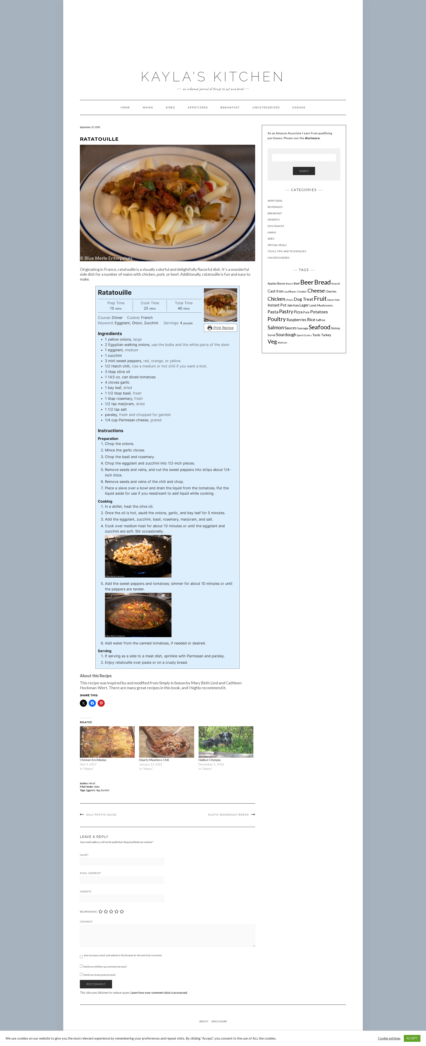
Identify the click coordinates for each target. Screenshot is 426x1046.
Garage (299, 107)
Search (304, 171)
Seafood (319, 327)
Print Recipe (223, 328)
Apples (272, 283)
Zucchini (105, 790)
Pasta (273, 311)
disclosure (312, 138)
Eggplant (90, 790)
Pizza (298, 312)
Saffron (320, 320)
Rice (311, 319)
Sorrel (271, 335)
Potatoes (319, 311)
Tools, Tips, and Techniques (287, 251)
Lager (304, 305)
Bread (322, 282)
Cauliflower (290, 291)
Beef (297, 283)
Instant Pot (277, 305)
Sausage (302, 328)
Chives (289, 299)
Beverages (275, 207)
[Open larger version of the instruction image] (138, 556)
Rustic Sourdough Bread (228, 814)
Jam (290, 305)
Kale (296, 305)
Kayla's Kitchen (213, 76)
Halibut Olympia (210, 760)
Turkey (326, 335)
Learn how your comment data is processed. (159, 992)
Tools (316, 335)
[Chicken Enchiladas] (107, 741)
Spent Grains (304, 335)
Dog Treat (303, 299)
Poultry (277, 319)
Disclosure (219, 1021)
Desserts (274, 219)
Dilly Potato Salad (101, 814)
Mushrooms (325, 305)
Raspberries (296, 320)
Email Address (90, 873)
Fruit (320, 298)
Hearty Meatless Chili (154, 760)
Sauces (290, 328)
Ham (337, 299)
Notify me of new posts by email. (99, 974)
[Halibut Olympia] (226, 741)
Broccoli (335, 283)
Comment (86, 921)
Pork (306, 312)
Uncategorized (266, 107)
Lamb (313, 305)
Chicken (276, 299)
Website (85, 891)
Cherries (330, 291)
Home (125, 107)
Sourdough (286, 334)
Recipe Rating (88, 911)
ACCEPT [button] (412, 1038)
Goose (330, 299)
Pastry (286, 311)
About (204, 1021)
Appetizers (198, 107)
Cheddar (302, 291)
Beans (289, 283)
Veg (98, 790)
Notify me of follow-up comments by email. (105, 966)
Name (84, 855)
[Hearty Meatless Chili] (166, 741)
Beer (307, 282)
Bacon (281, 283)
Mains (148, 107)
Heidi (92, 783)
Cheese (316, 290)
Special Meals (277, 245)
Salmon (276, 328)
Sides (170, 107)
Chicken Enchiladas (93, 760)
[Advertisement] (213, 33)
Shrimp (335, 328)
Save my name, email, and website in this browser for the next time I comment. (123, 955)
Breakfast (230, 107)
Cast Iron (275, 291)
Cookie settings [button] (389, 1038)
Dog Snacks (276, 226)
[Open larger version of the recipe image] (220, 305)
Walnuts (282, 342)
